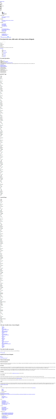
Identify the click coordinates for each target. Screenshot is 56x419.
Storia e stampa (4, 24)
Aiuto (3, 12)
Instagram (12, 413)
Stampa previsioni (4, 62)
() (3, 65)
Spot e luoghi (3, 17)
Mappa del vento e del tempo (5, 16)
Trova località (3, 352)
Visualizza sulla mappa (5, 37)
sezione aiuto (33, 387)
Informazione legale (4, 35)
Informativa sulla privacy (5, 34)
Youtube (12, 414)
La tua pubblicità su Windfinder (6, 29)
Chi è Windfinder (4, 25)
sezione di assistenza (19, 378)
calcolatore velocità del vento (4, 384)
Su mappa (2, 48)
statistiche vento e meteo (15, 373)
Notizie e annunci (4, 30)
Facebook (9, 37)
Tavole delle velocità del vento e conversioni (7, 20)
